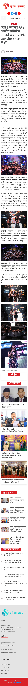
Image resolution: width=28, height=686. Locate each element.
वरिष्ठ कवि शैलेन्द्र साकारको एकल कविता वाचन (17, 519)
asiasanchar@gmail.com (8, 631)
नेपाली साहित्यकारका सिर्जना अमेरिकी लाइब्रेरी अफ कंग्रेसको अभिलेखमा (18, 529)
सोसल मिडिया (5, 659)
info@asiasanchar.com (7, 629)
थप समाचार (14, 383)
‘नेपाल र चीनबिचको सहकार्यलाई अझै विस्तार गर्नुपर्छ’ (13, 405)
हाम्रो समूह (4, 636)
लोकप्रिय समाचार (11, 549)
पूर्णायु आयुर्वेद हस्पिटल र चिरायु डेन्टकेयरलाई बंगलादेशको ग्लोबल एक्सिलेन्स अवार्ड (11, 455)
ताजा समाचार (9, 492)
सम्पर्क (3, 621)
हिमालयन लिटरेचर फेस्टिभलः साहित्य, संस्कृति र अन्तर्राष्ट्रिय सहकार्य (13, 481)
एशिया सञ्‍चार (9, 52)
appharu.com (17, 683)
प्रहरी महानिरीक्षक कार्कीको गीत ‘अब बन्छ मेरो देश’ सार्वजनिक (15, 598)
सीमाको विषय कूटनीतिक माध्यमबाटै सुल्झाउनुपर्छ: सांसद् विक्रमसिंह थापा (12, 430)
